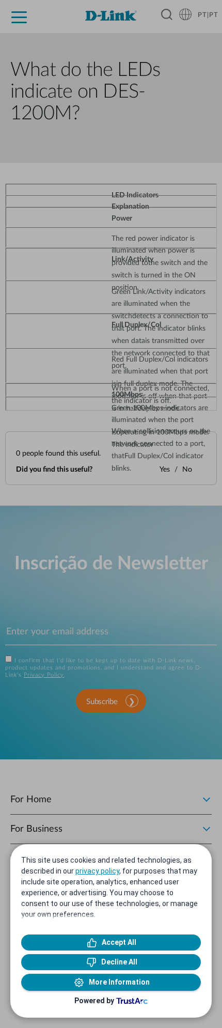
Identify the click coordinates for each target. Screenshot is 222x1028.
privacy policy (97, 871)
